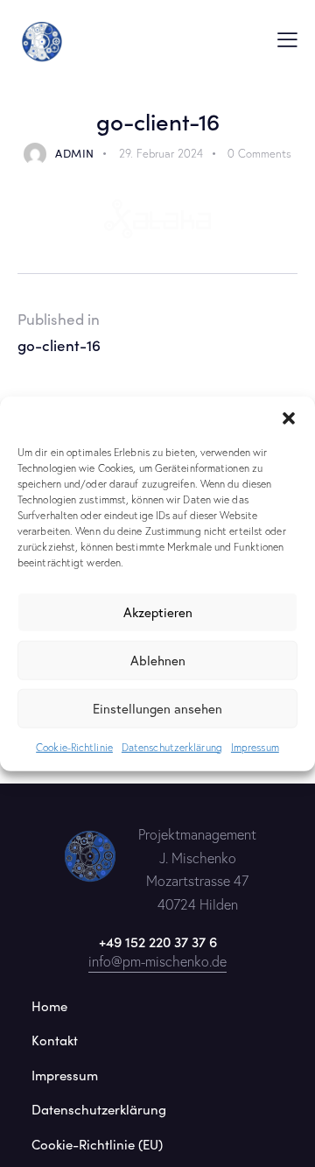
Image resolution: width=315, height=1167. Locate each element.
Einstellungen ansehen (157, 708)
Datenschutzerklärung (172, 746)
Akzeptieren (157, 612)
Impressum (255, 746)
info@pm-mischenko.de (157, 961)
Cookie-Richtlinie (74, 746)
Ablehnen (158, 660)
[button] (289, 417)
